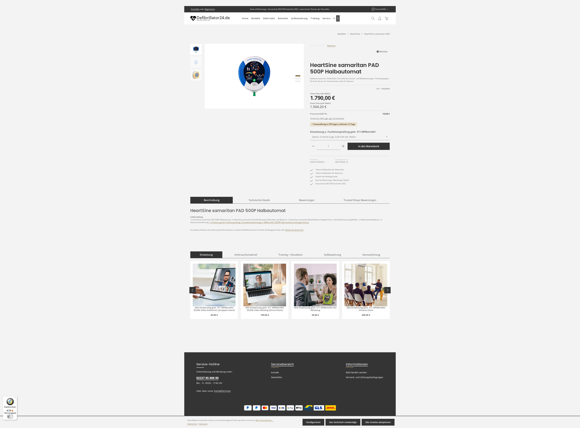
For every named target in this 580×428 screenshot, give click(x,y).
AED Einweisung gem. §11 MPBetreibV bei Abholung (315, 309)
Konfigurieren (313, 422)
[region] (247, 76)
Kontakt (275, 372)
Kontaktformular (222, 391)
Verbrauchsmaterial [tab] (245, 254)
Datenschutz (192, 424)
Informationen (357, 364)
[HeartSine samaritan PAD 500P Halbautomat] (254, 76)
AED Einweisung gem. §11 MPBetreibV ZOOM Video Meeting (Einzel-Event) (264, 309)
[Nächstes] (338, 18)
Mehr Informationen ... (264, 420)
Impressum (203, 424)
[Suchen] (373, 18)
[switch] (10, 416)
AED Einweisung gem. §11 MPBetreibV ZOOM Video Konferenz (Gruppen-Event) (214, 309)
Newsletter (276, 377)
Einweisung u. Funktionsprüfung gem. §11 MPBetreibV (342, 131)
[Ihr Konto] (380, 18)
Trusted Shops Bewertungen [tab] (360, 200)
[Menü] (15, 398)
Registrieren (210, 9)
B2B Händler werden (356, 372)
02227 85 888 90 (207, 378)
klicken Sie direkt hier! (294, 230)
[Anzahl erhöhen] (343, 146)
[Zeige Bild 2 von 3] (297, 78)
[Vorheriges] (288, 105)
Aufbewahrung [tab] (332, 254)
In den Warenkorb (368, 146)
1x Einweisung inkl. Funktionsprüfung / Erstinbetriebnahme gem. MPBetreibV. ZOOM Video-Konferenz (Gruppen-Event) (259, 222)
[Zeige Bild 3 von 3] (297, 81)
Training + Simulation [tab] (291, 254)
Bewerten (331, 45)
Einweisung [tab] (206, 254)
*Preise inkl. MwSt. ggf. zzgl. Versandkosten (327, 118)
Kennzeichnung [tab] (371, 254)
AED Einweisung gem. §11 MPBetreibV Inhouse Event (366, 309)
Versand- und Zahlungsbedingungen (364, 377)
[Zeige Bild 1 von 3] (297, 75)
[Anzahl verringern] (313, 146)
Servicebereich (282, 364)
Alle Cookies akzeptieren (378, 422)
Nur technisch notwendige (343, 422)
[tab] (211, 200)
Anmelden (195, 9)
